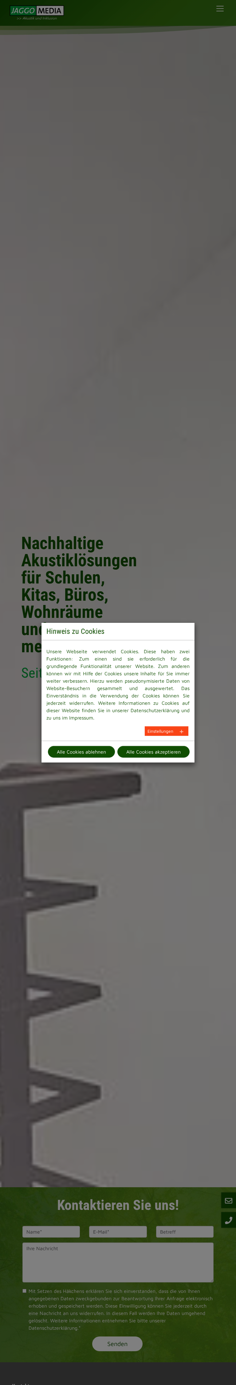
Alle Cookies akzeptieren (153, 752)
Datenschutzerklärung (155, 710)
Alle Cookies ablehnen (81, 752)
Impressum (81, 717)
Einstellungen (160, 731)
